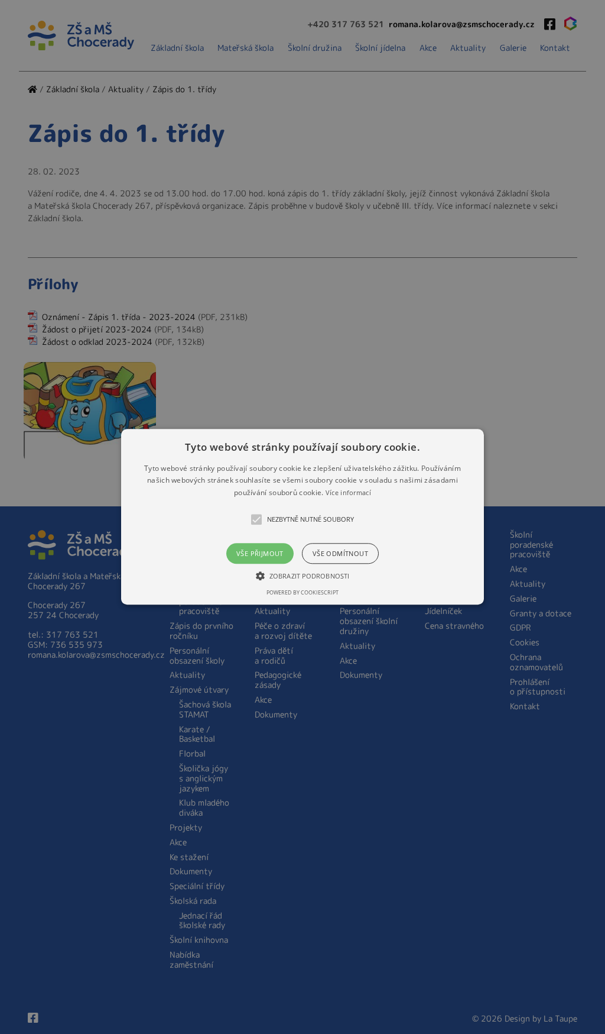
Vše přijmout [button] (260, 554)
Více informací (348, 492)
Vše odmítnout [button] (340, 554)
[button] (302, 517)
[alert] (302, 517)
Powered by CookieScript (302, 593)
